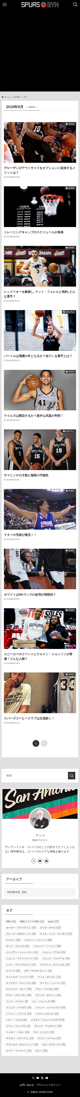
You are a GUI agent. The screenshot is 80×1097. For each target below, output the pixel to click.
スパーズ (13, 970)
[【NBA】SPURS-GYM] (40, 4)
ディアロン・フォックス (21, 983)
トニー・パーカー (17, 1001)
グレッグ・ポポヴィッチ (21, 933)
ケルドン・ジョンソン (38, 939)
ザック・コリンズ (17, 946)
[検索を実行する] (71, 775)
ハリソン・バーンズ (18, 1013)
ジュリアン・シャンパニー (22, 952)
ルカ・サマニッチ (53, 1044)
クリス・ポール (50, 927)
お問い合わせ (27, 1085)
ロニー (41, 1050)
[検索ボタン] (75, 4)
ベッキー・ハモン (17, 1032)
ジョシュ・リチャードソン (22, 958)
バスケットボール (47, 1013)
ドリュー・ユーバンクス (50, 1007)
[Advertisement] (40, 51)
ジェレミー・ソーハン (47, 946)
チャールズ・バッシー (19, 976)
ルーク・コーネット (18, 1050)
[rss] (42, 1078)
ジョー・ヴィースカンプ (21, 964)
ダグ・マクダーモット (38, 970)
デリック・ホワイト (48, 995)
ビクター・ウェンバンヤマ (47, 1019)
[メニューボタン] (4, 4)
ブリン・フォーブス (18, 1026)
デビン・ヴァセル (47, 989)
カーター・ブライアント (21, 927)
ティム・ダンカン (49, 976)
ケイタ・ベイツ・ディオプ (56, 933)
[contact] (46, 861)
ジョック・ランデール (56, 958)
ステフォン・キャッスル (55, 964)
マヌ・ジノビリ (43, 1032)
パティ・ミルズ (16, 1019)
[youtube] (40, 861)
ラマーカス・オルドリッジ (22, 1044)
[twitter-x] (33, 861)
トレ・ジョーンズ (43, 1001)
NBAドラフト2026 (32, 921)
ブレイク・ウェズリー (48, 1026)
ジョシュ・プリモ (53, 952)
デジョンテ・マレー (18, 989)
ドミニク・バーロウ (18, 1007)
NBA (11, 921)
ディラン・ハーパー (52, 983)
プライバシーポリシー (48, 1085)
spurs (53, 921)
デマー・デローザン (18, 995)
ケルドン (13, 939)
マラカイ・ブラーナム (19, 1038)
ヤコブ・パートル (49, 1038)
